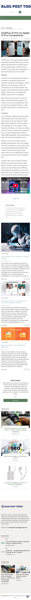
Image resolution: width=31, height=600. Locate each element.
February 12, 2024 (6, 38)
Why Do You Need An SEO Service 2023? (15, 457)
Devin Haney (10, 205)
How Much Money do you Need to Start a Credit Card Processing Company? (15, 430)
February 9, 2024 (6, 349)
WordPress (11, 596)
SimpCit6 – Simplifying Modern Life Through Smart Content (18, 551)
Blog (7, 539)
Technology (15, 38)
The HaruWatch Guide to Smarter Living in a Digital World (17, 542)
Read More (4, 369)
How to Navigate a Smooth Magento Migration (13, 346)
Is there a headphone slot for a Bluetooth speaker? (15, 483)
